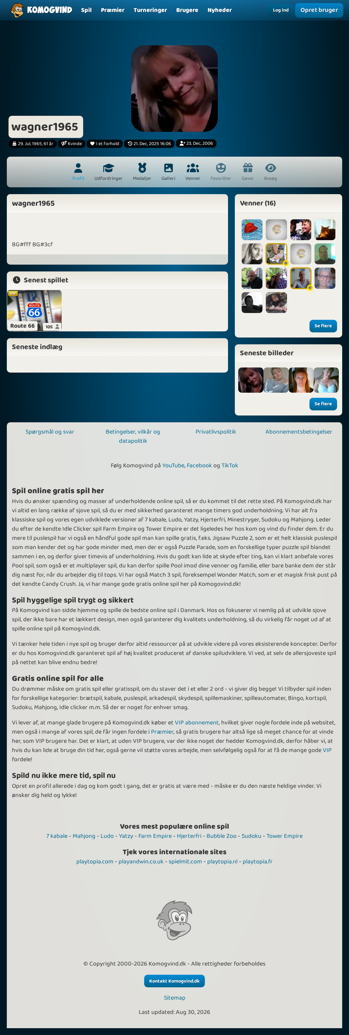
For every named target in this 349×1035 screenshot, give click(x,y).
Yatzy (126, 836)
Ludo (107, 836)
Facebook (199, 465)
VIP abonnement (197, 722)
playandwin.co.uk (141, 861)
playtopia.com (94, 861)
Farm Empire (155, 836)
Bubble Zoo (222, 836)
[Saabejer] (252, 278)
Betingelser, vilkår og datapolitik (133, 436)
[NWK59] (301, 254)
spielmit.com (185, 861)
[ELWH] (276, 254)
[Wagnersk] (276, 230)
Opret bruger (319, 10)
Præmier (162, 732)
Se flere (323, 326)
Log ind (281, 10)
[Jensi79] (301, 230)
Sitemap (174, 998)
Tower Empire (285, 836)
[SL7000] (252, 303)
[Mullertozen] (252, 254)
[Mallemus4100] (325, 230)
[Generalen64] (276, 278)
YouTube (173, 465)
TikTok (230, 465)
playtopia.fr (258, 861)
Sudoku (251, 836)
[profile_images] (250, 380)
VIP (327, 750)
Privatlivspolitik (216, 432)
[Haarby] (276, 303)
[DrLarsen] (325, 254)
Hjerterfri (189, 836)
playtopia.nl (222, 861)
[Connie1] (325, 278)
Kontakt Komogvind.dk (174, 981)
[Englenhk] (252, 230)
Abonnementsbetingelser (298, 432)
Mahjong (84, 836)
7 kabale (56, 836)
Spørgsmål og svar (50, 432)
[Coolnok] (301, 278)
